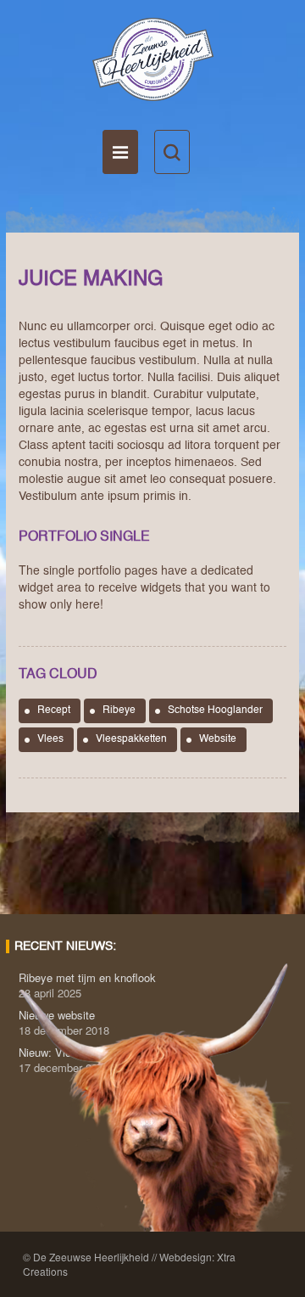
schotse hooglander (215, 710)
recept (53, 710)
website (217, 739)
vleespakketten (131, 739)
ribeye (119, 710)
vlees (50, 739)
